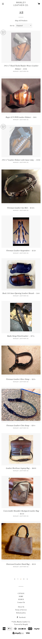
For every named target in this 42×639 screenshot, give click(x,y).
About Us (21, 607)
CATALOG (21, 593)
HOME (21, 596)
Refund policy (21, 613)
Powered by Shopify (21, 624)
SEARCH (21, 599)
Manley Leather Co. (21, 3)
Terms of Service (21, 610)
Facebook (22, 617)
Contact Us (21, 602)
